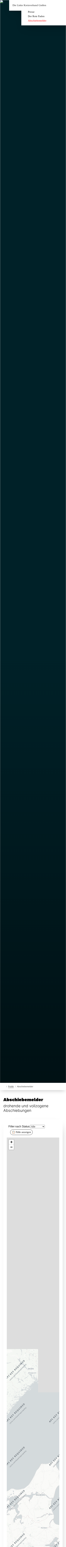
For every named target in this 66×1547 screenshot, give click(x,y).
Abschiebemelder (37, 20)
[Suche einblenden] (51, 5)
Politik (11, 1086)
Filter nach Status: (19, 1126)
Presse (31, 11)
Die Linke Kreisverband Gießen (29, 5)
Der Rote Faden (36, 16)
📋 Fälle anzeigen (21, 1132)
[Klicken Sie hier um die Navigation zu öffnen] (61, 5)
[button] (11, 1142)
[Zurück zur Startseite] (4, 1086)
